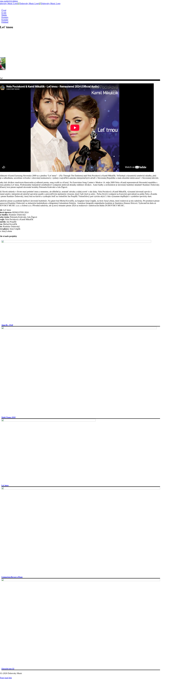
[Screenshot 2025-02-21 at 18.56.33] (80, 580)
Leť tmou (5, 485)
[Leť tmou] (48, 421)
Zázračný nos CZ (7, 669)
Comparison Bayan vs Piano (12, 577)
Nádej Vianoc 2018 (8, 417)
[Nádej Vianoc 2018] (79, 328)
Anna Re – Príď (7, 325)
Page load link (6, 678)
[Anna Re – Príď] (76, 242)
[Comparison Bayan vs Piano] (80, 489)
